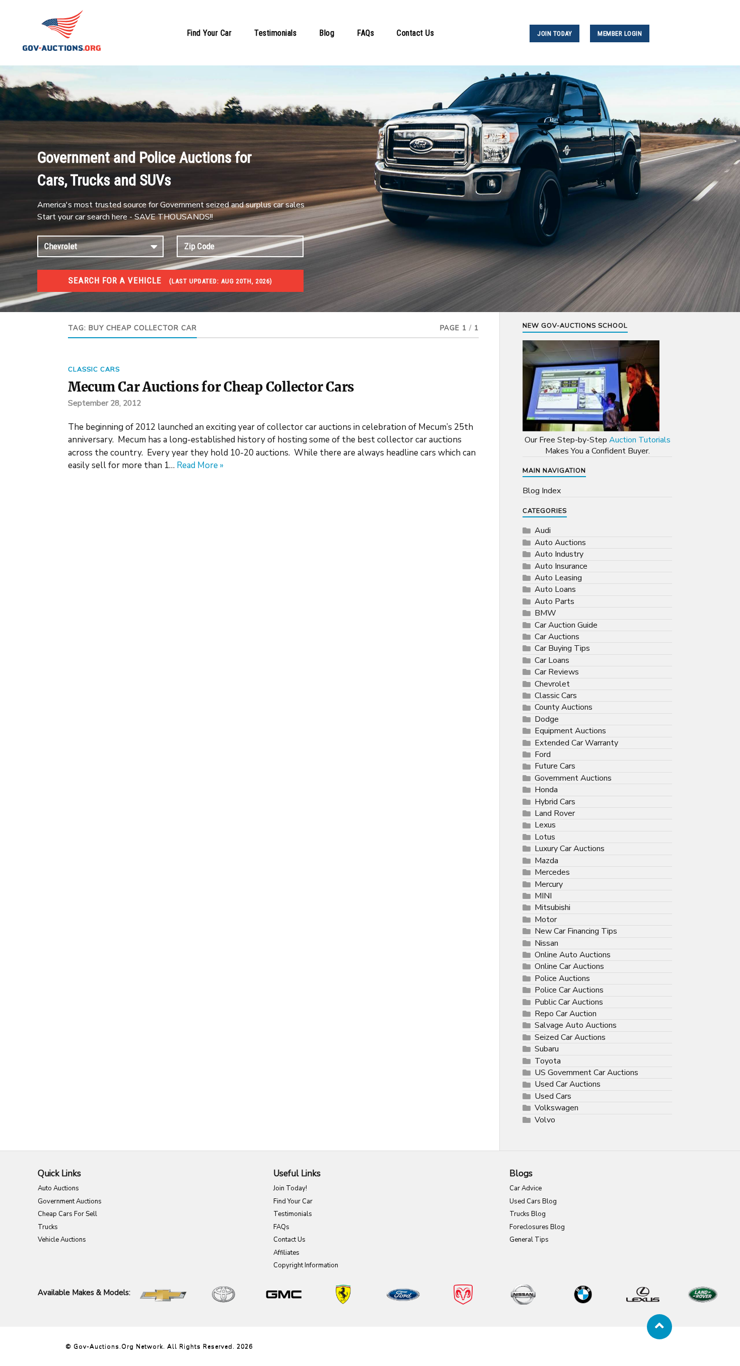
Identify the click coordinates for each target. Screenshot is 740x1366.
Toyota (548, 1061)
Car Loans (552, 660)
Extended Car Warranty (576, 742)
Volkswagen (556, 1107)
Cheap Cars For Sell (67, 1214)
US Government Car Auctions (586, 1072)
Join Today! (290, 1188)
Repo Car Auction (566, 1013)
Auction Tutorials (640, 439)
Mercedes (552, 872)
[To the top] (659, 1326)
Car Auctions (557, 636)
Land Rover (555, 813)
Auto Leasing (558, 577)
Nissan (546, 943)
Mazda (546, 860)
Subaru (547, 1048)
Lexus (545, 824)
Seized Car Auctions (570, 1037)
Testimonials (275, 33)
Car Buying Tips (562, 648)
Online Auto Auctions (573, 954)
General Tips (529, 1239)
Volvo (545, 1119)
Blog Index (542, 490)
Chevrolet (552, 684)
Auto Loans (555, 589)
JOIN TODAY (554, 33)
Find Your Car (209, 33)
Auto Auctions (560, 542)
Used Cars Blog (533, 1201)
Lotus (545, 837)
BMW (545, 613)
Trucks (48, 1227)
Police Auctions (562, 978)
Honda (546, 789)
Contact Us (415, 33)
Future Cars (555, 766)
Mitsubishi (552, 907)
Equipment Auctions (570, 730)
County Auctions (564, 707)
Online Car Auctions (569, 966)
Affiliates (286, 1252)
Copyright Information (305, 1265)
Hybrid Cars (555, 801)
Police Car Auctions (569, 990)
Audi (543, 530)
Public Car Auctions (569, 1002)
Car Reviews (557, 671)
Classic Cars (94, 369)
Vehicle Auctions (62, 1239)
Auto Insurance (561, 566)
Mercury (549, 884)
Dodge (547, 719)
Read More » (200, 465)
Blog (326, 33)
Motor (546, 919)
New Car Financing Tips (576, 931)
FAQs (365, 33)
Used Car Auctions (568, 1084)
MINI (543, 895)
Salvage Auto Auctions (576, 1025)
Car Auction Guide (566, 625)
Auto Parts (554, 601)
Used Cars (553, 1096)
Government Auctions (573, 778)
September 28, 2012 (104, 403)
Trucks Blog (527, 1214)
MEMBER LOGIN (620, 33)
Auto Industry (559, 554)
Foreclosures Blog (537, 1227)
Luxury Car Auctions (570, 848)
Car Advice (525, 1188)
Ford (543, 754)
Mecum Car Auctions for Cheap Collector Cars (211, 387)
